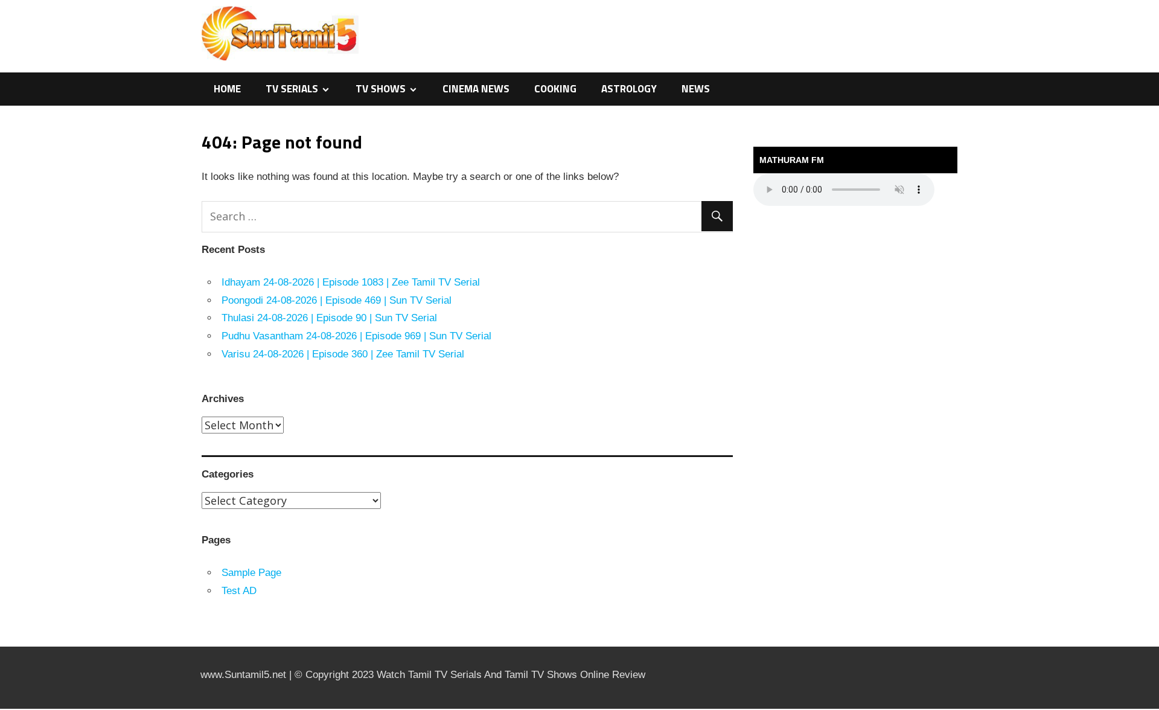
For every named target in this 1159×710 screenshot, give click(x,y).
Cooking (555, 89)
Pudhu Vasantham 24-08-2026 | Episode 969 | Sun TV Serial (356, 336)
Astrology (629, 89)
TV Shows (381, 89)
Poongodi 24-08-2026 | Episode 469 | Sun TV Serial (337, 300)
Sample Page (251, 572)
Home (227, 89)
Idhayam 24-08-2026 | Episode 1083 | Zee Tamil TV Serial (351, 282)
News (696, 89)
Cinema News (475, 89)
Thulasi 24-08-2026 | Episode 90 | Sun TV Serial (329, 318)
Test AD (239, 590)
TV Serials (292, 89)
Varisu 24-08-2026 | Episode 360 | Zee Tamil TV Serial (343, 354)
